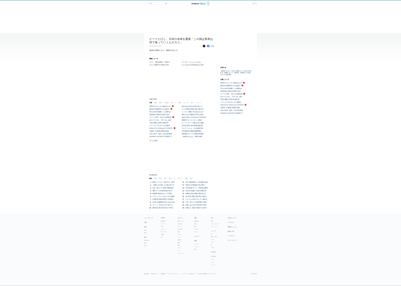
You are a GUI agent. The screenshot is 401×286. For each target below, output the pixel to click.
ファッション (214, 226)
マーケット (164, 223)
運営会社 (146, 273)
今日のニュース (232, 218)
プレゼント (197, 246)
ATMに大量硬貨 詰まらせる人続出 (163, 202)
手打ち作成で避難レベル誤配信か (160, 112)
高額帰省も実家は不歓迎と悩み (159, 114)
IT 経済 (166, 102)
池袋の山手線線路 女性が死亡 (195, 185)
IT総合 (162, 234)
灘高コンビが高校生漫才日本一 (162, 191)
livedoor (254, 3)
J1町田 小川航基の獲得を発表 (159, 131)
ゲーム (212, 262)
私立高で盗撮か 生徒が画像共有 (195, 191)
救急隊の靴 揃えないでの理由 (162, 193)
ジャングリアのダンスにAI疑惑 (159, 125)
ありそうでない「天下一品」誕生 (160, 120)
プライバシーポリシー (173, 273)
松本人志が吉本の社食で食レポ (192, 106)
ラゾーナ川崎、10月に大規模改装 (160, 117)
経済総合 (163, 221)
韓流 (195, 226)
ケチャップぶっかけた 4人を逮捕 (163, 196)
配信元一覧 (231, 231)
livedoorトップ (155, 273)
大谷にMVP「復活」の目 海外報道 (160, 134)
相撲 (179, 245)
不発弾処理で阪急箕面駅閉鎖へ (192, 131)
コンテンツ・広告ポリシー (188, 273)
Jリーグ (180, 226)
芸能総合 (196, 221)
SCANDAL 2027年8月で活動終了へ (160, 136)
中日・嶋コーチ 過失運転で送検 (195, 202)
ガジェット (164, 229)
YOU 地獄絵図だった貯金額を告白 (196, 182)
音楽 (195, 223)
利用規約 (163, 273)
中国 (145, 245)
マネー (212, 242)
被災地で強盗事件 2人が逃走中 (159, 109)
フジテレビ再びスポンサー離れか (196, 199)
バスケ (179, 247)
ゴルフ (179, 234)
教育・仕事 (214, 236)
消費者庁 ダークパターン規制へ (192, 120)
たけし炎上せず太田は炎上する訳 (193, 65)
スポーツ (173, 102)
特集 (195, 249)
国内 (155, 102)
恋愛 (212, 221)
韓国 (145, 243)
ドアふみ (208, 3)
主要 (150, 102)
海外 (160, 102)
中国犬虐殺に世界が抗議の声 (158, 123)
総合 (150, 178)
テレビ (196, 231)
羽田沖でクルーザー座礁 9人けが (160, 106)
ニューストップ (148, 218)
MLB (179, 231)
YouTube (213, 252)
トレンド (198, 102)
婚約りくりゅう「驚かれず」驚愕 (163, 182)
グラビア (196, 229)
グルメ (212, 247)
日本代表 (180, 223)
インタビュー (231, 236)
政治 (160, 178)
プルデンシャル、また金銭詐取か (193, 128)
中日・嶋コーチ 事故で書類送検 (162, 188)
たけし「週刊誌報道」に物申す (159, 62)
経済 (170, 178)
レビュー (196, 244)
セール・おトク (232, 240)
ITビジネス (163, 231)
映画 (195, 240)
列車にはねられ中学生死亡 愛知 (195, 205)
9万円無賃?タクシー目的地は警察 (196, 188)
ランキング (231, 222)
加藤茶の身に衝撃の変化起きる (195, 193)
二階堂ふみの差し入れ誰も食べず (163, 185)
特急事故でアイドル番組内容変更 (193, 134)
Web (162, 226)
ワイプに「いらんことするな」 (192, 62)
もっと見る (153, 140)
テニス (179, 237)
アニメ (212, 259)
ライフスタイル (215, 223)
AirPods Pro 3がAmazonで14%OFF (161, 128)
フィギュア (180, 253)
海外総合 (146, 240)
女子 (192, 102)
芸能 (179, 102)
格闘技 (179, 239)
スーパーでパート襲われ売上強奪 (193, 123)
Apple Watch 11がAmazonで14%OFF (194, 117)
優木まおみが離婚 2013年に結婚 (192, 114)
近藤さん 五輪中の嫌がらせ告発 (195, 208)
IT (174, 178)
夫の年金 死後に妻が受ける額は (195, 196)
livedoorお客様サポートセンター (207, 273)
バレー (179, 250)
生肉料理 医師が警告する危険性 (162, 199)
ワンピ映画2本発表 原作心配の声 (192, 109)
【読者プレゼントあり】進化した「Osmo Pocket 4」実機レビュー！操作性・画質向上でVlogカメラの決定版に (235, 72)
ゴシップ (186, 102)
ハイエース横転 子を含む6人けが (192, 112)
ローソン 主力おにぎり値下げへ (162, 205)
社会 (145, 230)
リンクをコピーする (212, 46)
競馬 (179, 242)
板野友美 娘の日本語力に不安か (162, 208)
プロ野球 (180, 229)
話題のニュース (232, 227)
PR (161, 237)
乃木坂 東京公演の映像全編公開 (192, 125)
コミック (213, 265)
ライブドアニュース (199, 3)
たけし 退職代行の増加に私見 (159, 65)
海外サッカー (181, 221)
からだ (212, 239)
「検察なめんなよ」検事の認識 (192, 136)
